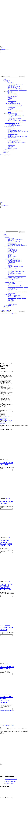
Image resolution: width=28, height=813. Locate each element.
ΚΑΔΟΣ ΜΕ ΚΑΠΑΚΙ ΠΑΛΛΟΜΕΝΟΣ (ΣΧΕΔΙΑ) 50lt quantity (6, 550)
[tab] (14, 423)
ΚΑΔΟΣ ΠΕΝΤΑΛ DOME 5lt (6, 629)
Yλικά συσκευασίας (9, 149)
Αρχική (4, 79)
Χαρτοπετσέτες (11, 85)
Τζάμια (9, 99)
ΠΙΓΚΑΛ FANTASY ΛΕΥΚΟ (7, 725)
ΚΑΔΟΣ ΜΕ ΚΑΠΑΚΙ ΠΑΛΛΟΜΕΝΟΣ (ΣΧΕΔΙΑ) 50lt (6, 543)
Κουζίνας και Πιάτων (12, 96)
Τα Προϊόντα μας (6, 80)
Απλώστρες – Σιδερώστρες (14, 141)
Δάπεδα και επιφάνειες (13, 95)
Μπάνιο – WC (11, 97)
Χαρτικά (7, 81)
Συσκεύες (10, 147)
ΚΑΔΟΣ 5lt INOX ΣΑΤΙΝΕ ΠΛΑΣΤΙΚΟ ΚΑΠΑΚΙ (6, 699)
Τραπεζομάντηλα (12, 87)
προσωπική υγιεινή (12, 137)
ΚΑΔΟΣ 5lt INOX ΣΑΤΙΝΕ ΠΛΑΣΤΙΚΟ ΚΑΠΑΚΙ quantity (6, 706)
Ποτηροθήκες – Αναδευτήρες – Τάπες (16, 115)
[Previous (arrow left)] (0, 764)
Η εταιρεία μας (6, 151)
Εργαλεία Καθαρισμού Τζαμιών (15, 104)
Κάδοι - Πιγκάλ (8, 416)
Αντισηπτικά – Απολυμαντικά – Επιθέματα (17, 136)
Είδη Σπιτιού (8, 138)
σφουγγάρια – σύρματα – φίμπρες (15, 110)
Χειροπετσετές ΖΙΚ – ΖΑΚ (14, 86)
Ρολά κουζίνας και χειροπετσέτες (15, 84)
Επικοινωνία (5, 152)
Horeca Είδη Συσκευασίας (11, 113)
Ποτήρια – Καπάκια (12, 114)
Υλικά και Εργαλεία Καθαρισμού (12, 103)
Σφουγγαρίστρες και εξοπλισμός (15, 106)
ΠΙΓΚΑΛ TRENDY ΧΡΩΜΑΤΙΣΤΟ (7, 667)
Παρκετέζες (10, 108)
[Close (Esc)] (0, 763)
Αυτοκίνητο (10, 102)
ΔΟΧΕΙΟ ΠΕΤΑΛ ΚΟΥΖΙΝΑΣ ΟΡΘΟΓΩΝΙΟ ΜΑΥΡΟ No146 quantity (7, 594)
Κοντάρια (10, 109)
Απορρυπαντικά (8, 91)
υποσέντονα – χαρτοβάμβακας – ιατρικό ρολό (18, 131)
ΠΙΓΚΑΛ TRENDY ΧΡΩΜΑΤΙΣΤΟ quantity (5, 672)
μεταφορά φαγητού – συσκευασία (15, 121)
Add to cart (3, 414)
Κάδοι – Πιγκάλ (11, 124)
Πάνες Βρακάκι (11, 132)
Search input (2, 76)
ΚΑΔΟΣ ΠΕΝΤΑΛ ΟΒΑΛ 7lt (6, 502)
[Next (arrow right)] (1, 764)
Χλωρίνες (10, 92)
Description (2, 423)
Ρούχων (10, 98)
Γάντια (9, 112)
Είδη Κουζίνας (11, 145)
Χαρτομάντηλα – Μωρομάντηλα (15, 88)
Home (1, 313)
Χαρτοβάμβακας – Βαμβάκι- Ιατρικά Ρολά (17, 90)
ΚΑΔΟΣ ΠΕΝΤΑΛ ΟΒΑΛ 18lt (6, 463)
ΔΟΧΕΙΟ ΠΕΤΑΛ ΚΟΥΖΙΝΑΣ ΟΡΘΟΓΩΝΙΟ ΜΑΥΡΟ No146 (6, 587)
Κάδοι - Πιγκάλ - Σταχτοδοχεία (9, 313)
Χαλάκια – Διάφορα (12, 148)
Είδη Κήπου (10, 146)
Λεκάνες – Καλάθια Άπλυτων (14, 140)
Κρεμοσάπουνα (11, 127)
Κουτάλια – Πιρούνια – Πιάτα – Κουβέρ (17, 120)
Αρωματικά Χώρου (12, 93)
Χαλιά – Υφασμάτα (12, 101)
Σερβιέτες (10, 135)
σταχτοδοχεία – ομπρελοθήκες (14, 125)
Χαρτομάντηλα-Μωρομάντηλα (14, 130)
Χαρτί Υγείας (11, 82)
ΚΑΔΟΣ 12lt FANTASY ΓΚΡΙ (7, 710)
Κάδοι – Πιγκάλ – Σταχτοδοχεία (12, 123)
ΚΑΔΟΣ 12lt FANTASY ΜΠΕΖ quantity (6, 409)
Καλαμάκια (10, 116)
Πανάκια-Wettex (11, 107)
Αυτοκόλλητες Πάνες (12, 134)
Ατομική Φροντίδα (9, 126)
